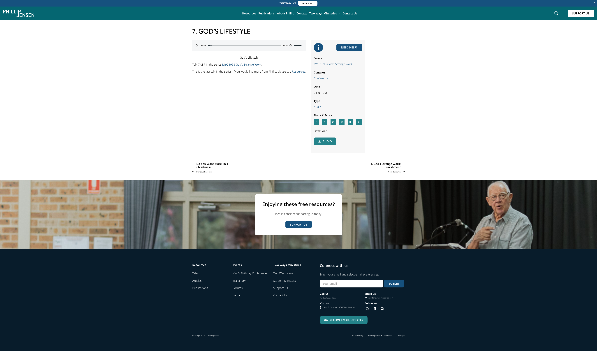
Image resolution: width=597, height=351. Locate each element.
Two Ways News (283, 273)
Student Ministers (284, 280)
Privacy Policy (357, 335)
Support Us (580, 13)
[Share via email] (350, 122)
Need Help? (349, 47)
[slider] (245, 45)
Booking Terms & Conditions (380, 335)
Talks (195, 273)
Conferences (322, 78)
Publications (266, 13)
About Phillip (285, 13)
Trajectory (239, 280)
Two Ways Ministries (323, 13)
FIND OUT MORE (308, 3)
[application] (249, 45)
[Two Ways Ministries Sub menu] (339, 13)
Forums (238, 288)
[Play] (197, 45)
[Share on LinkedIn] (333, 122)
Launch (237, 295)
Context (301, 13)
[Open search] (556, 13)
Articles (196, 280)
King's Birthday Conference (250, 273)
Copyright (401, 335)
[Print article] (359, 122)
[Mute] (291, 45)
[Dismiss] (594, 3)
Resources (249, 13)
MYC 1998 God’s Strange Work (241, 64)
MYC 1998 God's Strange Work (333, 64)
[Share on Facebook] (316, 122)
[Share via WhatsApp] (342, 122)
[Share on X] (324, 122)
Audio (317, 107)
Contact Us (350, 13)
